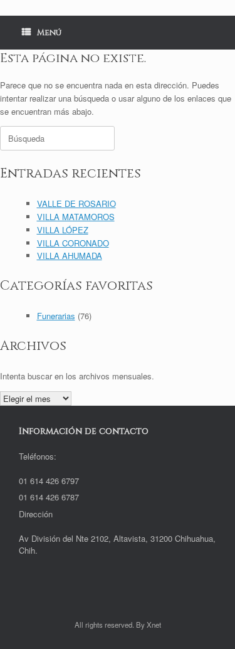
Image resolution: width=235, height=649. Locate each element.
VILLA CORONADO (73, 243)
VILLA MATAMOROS (76, 217)
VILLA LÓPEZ (62, 230)
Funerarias (56, 316)
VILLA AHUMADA (69, 255)
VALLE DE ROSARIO (76, 203)
